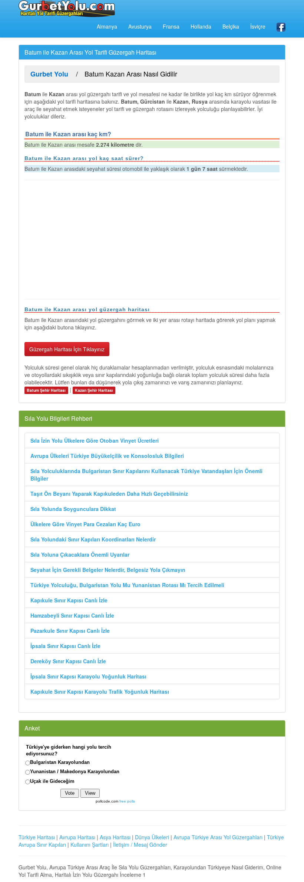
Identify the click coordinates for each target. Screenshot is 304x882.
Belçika (230, 26)
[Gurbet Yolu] (67, 8)
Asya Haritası (115, 837)
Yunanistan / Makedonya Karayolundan (74, 771)
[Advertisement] (152, 240)
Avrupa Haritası (77, 837)
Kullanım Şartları (89, 844)
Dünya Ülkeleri (152, 837)
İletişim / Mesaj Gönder (140, 844)
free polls (127, 801)
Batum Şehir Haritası (46, 390)
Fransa (171, 26)
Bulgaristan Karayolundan (60, 762)
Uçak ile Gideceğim (52, 781)
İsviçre (257, 26)
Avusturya (140, 26)
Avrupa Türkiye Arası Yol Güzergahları (218, 837)
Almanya (107, 26)
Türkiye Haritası (37, 837)
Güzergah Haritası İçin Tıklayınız (67, 349)
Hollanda (201, 26)
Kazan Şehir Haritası (94, 390)
